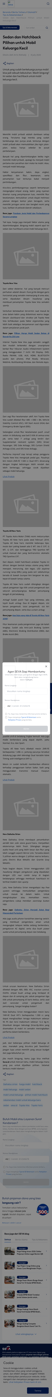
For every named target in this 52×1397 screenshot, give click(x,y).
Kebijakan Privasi (14, 720)
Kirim (26, 728)
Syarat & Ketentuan (28, 717)
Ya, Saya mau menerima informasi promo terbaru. (27, 714)
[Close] (46, 666)
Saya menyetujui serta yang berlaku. (24, 718)
